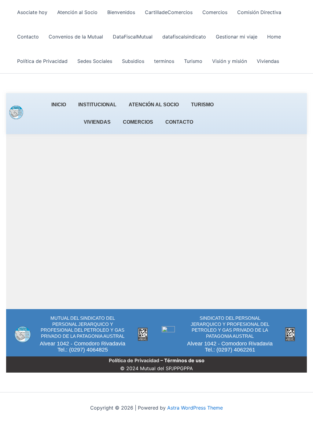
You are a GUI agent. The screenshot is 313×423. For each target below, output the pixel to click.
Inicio (58, 104)
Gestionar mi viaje (236, 37)
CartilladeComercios (169, 12)
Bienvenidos (121, 12)
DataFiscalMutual (133, 37)
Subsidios (133, 61)
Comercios (214, 12)
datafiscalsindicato (184, 37)
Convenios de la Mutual (76, 37)
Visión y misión (229, 61)
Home (274, 37)
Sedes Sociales (94, 61)
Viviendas (268, 61)
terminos (164, 61)
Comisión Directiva (259, 12)
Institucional (97, 104)
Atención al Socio (77, 12)
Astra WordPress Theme (195, 408)
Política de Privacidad (42, 61)
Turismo (193, 61)
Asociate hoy (32, 12)
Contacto (28, 37)
